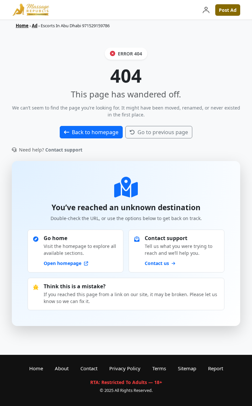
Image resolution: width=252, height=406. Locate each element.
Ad (34, 26)
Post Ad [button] (228, 10)
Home (22, 26)
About (62, 368)
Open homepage (63, 263)
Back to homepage (95, 132)
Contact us (157, 263)
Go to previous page (162, 132)
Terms (159, 368)
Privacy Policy (124, 368)
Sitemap (187, 368)
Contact (88, 368)
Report (215, 368)
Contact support (63, 150)
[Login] (206, 10)
